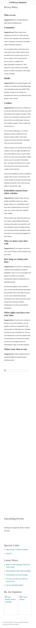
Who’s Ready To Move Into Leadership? (18, 571)
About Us (9, 553)
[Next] (28, 524)
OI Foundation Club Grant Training (17, 575)
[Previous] (7, 524)
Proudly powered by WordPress (11, 624)
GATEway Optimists (8, 622)
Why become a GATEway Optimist (17, 549)
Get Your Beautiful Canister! (14, 585)
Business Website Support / (22, 622)
